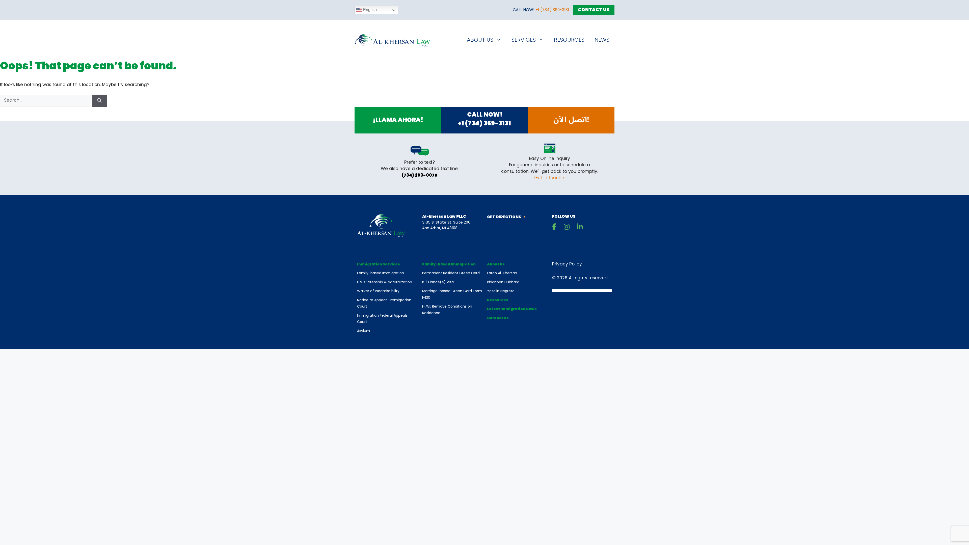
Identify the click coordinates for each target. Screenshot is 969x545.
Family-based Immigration (380, 273)
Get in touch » (549, 178)
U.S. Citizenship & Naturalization (384, 282)
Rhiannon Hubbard (503, 282)
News (602, 40)
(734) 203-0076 (419, 175)
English (369, 10)
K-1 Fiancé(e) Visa (438, 282)
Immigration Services (378, 264)
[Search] (99, 101)
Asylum (363, 331)
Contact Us (593, 10)
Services (524, 40)
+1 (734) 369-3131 (552, 10)
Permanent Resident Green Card (451, 273)
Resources (569, 40)
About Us (480, 40)
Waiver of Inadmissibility (378, 291)
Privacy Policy (567, 264)
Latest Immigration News (512, 309)
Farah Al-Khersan (502, 273)
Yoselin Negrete (501, 291)
